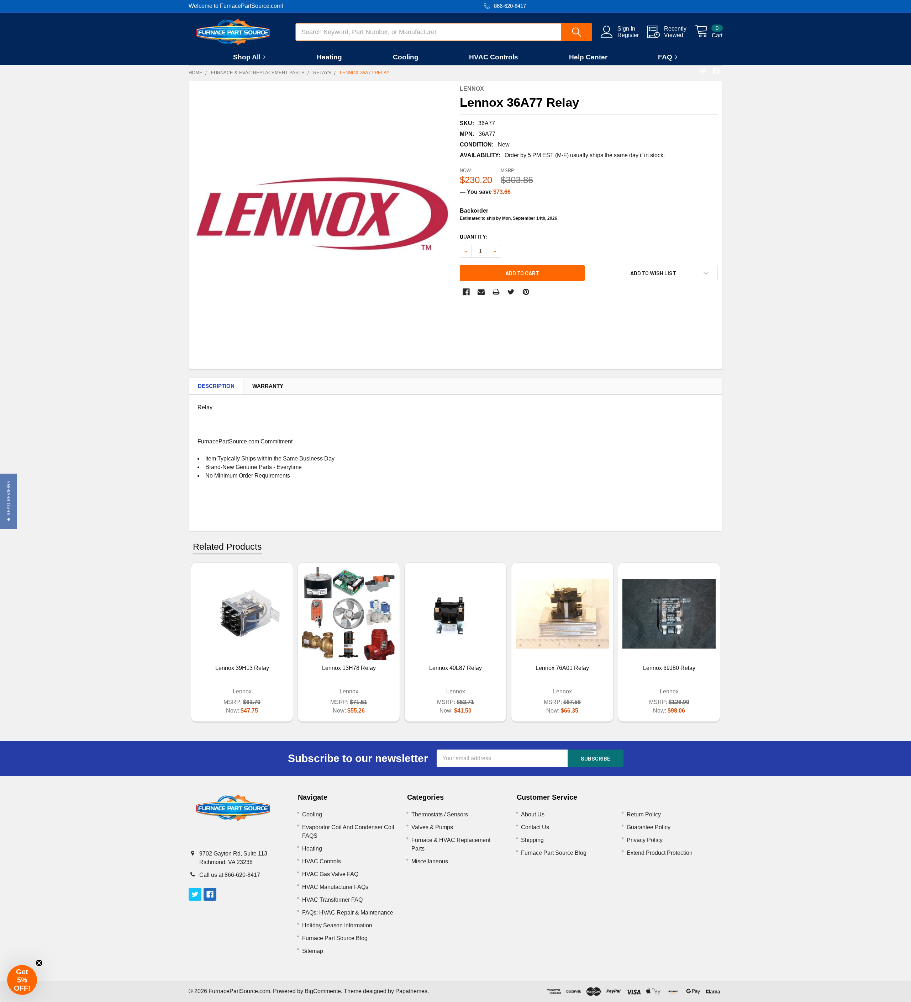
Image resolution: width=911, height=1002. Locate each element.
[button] (8, 501)
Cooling (405, 57)
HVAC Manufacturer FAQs (335, 887)
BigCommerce (323, 991)
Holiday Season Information (337, 925)
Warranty (267, 386)
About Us (532, 814)
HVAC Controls (493, 57)
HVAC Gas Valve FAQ (330, 874)
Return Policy (644, 814)
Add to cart (522, 273)
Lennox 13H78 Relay (349, 668)
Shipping (532, 840)
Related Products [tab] (227, 546)
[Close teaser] (39, 962)
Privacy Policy (645, 840)
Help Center (588, 57)
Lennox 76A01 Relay (562, 668)
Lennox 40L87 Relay (455, 668)
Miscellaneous (429, 861)
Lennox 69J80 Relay (669, 668)
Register (628, 35)
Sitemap (312, 951)
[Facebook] (716, 71)
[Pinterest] (526, 292)
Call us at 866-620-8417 (229, 875)
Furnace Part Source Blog (335, 938)
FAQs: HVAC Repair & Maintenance (347, 913)
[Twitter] (703, 71)
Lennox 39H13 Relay (242, 668)
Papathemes (411, 991)
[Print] (496, 292)
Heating (329, 57)
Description (216, 386)
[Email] (481, 292)
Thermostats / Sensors (439, 814)
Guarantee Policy (648, 827)
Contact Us (535, 827)
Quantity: (474, 236)
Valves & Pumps (432, 827)
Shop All (246, 57)
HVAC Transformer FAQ (332, 900)
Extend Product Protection (660, 853)
